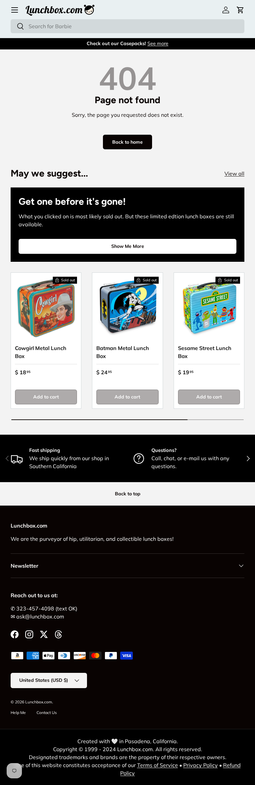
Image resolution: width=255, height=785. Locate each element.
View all (234, 173)
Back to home (127, 142)
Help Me (18, 712)
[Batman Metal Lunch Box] (127, 308)
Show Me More (127, 246)
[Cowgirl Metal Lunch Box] (46, 308)
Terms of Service (157, 765)
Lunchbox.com (38, 701)
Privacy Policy (200, 765)
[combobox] (127, 26)
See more (157, 43)
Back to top (127, 494)
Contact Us (47, 712)
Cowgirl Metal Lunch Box (40, 352)
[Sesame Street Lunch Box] (209, 308)
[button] (240, 10)
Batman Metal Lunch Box (122, 352)
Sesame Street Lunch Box (204, 352)
